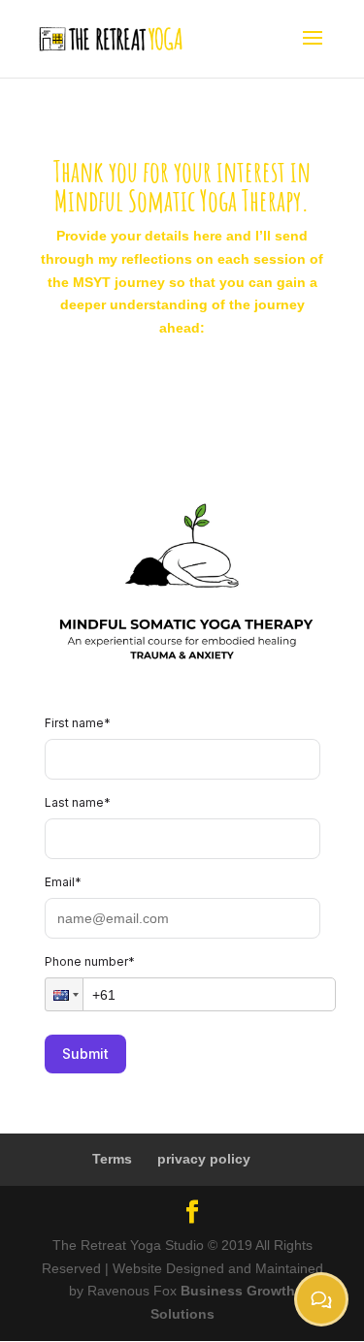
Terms (112, 1158)
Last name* (78, 802)
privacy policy (203, 1158)
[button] (64, 994)
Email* (63, 882)
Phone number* (90, 961)
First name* (78, 723)
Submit (85, 1053)
